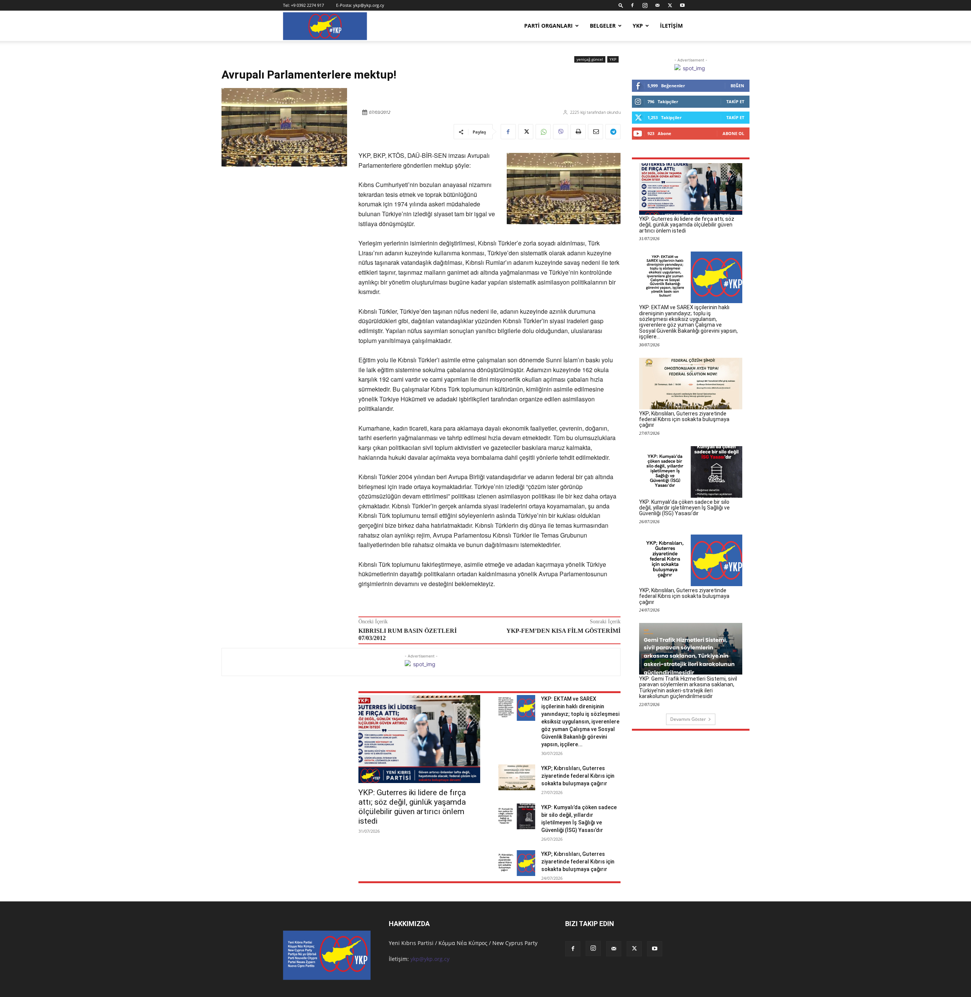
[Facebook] (632, 5)
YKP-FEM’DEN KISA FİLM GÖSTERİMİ (563, 630)
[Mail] (657, 5)
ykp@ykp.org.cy (368, 5)
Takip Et (735, 101)
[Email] (595, 131)
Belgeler (603, 25)
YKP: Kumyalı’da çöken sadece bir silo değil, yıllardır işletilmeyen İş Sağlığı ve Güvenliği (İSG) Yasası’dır (684, 508)
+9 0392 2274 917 (307, 5)
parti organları (548, 25)
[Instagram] (644, 5)
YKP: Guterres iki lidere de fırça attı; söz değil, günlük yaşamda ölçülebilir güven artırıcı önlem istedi (412, 807)
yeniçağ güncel (590, 59)
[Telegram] (613, 131)
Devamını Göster (688, 719)
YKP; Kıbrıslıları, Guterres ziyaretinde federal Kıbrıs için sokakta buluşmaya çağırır (577, 775)
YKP (638, 25)
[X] (670, 5)
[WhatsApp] (543, 131)
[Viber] (560, 131)
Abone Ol (733, 133)
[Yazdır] (578, 131)
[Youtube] (682, 5)
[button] (621, 5)
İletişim (671, 25)
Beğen (737, 85)
